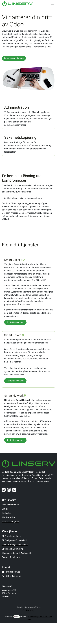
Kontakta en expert (15, 322)
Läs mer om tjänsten (14, 58)
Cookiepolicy (29, 610)
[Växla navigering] (52, 3)
